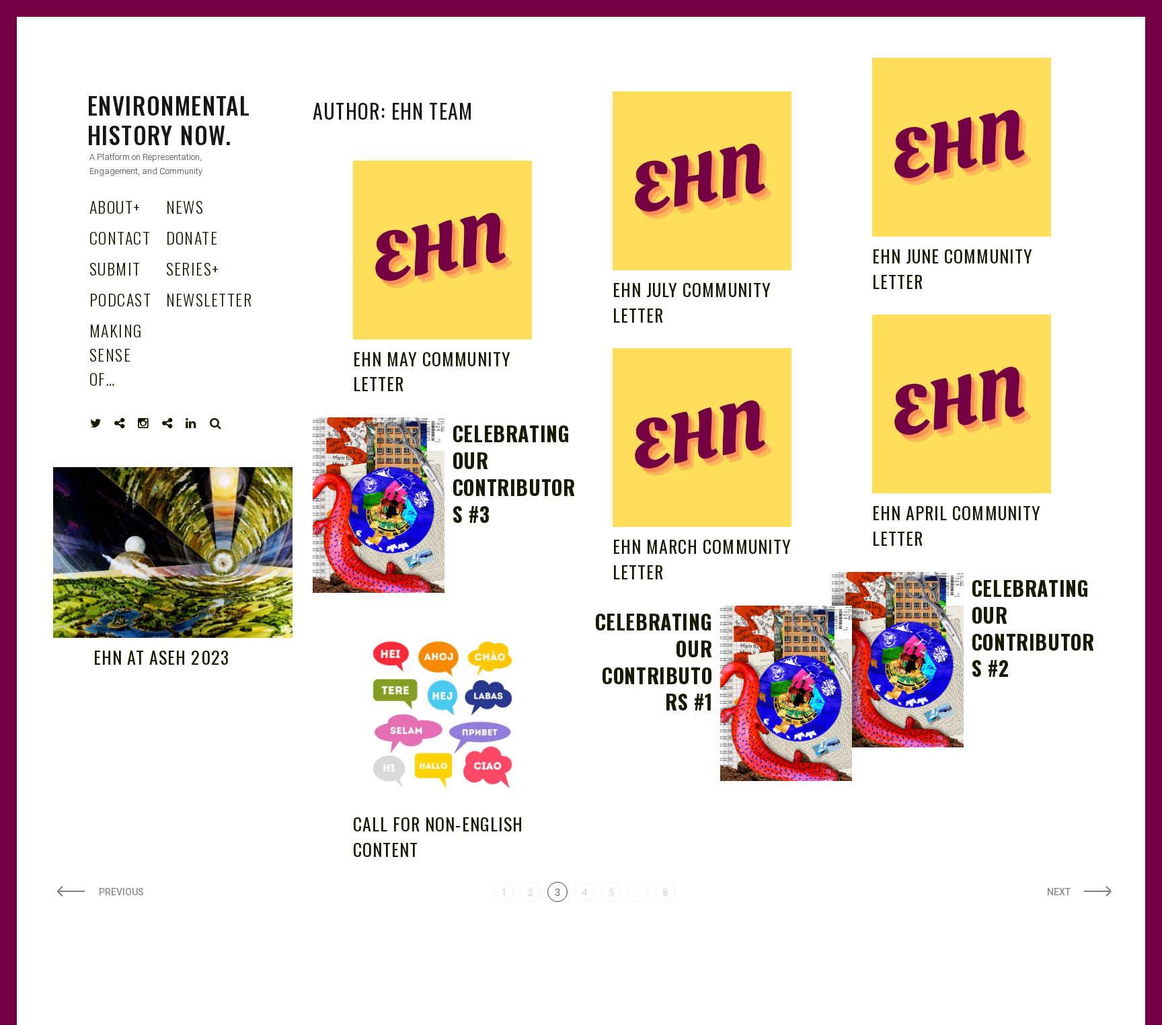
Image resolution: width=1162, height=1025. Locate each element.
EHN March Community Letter (702, 559)
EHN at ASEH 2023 (161, 657)
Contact (120, 237)
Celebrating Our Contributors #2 (1033, 628)
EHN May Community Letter (432, 371)
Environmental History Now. (168, 119)
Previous (121, 892)
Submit (115, 268)
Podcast (120, 299)
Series (193, 268)
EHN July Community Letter (692, 302)
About (115, 206)
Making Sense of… (116, 354)
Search (216, 423)
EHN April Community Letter (956, 525)
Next (1059, 892)
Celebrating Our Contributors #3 (514, 473)
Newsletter (209, 299)
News (185, 206)
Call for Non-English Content (438, 836)
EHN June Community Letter (952, 268)
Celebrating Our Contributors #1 (654, 661)
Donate (192, 237)
